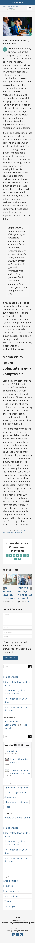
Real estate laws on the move (9, 593)
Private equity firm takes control (25, 593)
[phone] (21, 934)
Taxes (12, 532)
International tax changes (19, 761)
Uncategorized (12, 906)
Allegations (23, 787)
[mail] (17, 934)
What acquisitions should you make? (20, 772)
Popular (9, 745)
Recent (18, 745)
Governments (6, 532)
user (5, 531)
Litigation (24, 802)
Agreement (9, 787)
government (21, 792)
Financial (26, 531)
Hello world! (11, 676)
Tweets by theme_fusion (16, 817)
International (10, 802)
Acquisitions (20, 531)
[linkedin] (13, 934)
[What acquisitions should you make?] (7, 770)
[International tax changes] (7, 759)
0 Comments (18, 532)
